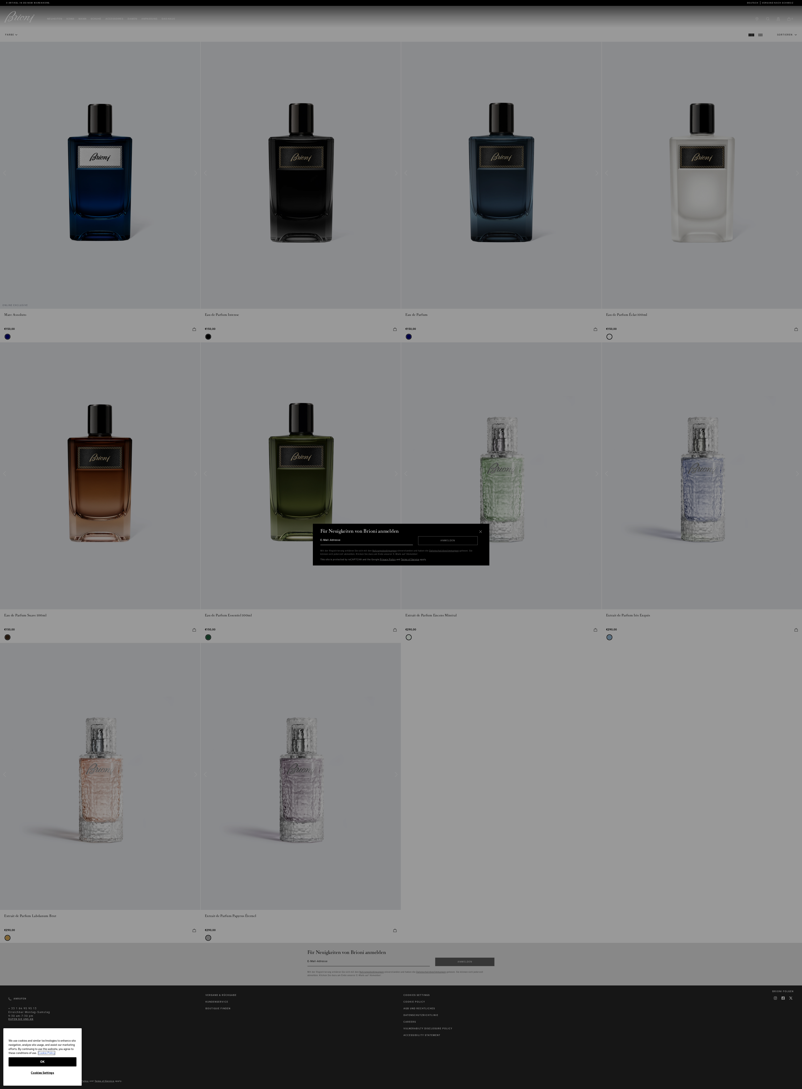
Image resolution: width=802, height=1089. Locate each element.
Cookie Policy (46, 1053)
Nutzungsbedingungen (384, 551)
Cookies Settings (42, 1072)
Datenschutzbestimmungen (444, 551)
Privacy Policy (388, 559)
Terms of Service (410, 559)
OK (42, 1061)
